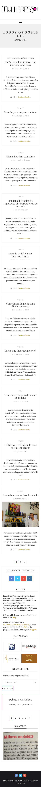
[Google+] (24, 775)
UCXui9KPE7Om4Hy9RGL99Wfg (16, 625)
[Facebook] (16, 775)
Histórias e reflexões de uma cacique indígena (20, 446)
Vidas (21, 152)
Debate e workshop (20, 699)
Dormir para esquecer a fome (20, 112)
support (33, 629)
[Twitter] (20, 775)
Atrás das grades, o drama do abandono (21, 396)
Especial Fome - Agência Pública (21, 58)
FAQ (25, 627)
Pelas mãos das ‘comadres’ (21, 156)
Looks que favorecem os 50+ (20, 350)
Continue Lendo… (24, 97)
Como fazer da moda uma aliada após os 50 (20, 305)
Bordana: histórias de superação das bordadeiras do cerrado (20, 203)
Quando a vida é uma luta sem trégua (21, 255)
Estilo (21, 299)
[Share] (11, 97)
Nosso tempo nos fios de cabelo (20, 495)
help (14, 617)
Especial (21, 108)
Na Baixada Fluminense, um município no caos (21, 63)
